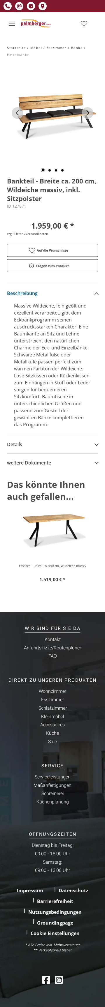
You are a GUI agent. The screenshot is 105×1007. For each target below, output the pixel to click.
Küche (52, 733)
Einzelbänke (18, 54)
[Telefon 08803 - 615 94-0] (8, 6)
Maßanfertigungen (52, 785)
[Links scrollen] (17, 113)
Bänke (77, 47)
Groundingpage (55, 923)
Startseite (16, 47)
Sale (52, 741)
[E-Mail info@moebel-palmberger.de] (19, 6)
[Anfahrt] (42, 6)
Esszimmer (57, 47)
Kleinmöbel (52, 716)
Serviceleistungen (53, 776)
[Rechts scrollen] (87, 113)
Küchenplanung (52, 801)
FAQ (52, 656)
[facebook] (46, 980)
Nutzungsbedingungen (55, 912)
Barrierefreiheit (55, 901)
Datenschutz (73, 890)
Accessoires (52, 724)
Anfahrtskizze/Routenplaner (52, 647)
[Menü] (11, 23)
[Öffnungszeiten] (31, 6)
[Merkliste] (84, 23)
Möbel (36, 47)
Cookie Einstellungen (55, 933)
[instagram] (59, 980)
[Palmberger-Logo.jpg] (36, 23)
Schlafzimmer (52, 708)
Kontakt (53, 639)
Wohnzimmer (52, 691)
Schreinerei (52, 793)
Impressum (30, 890)
